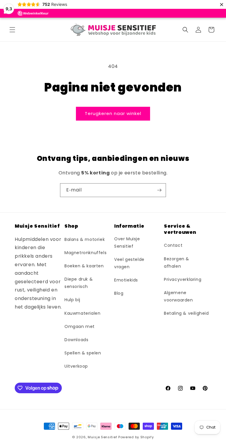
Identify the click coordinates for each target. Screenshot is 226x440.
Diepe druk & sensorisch (78, 282)
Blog (118, 293)
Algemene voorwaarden (178, 296)
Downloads (76, 340)
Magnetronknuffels (85, 253)
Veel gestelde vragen (129, 263)
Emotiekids (126, 280)
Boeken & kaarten (84, 266)
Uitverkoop (76, 366)
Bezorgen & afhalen (176, 262)
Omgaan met (79, 326)
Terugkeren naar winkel (113, 113)
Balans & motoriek (84, 239)
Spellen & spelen (82, 353)
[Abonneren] (159, 190)
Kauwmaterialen (82, 313)
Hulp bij (72, 300)
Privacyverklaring (182, 279)
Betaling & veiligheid (186, 313)
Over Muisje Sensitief (127, 242)
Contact (173, 245)
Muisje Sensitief (102, 437)
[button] (12, 29)
